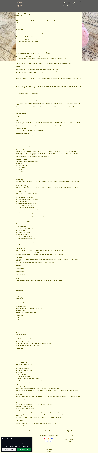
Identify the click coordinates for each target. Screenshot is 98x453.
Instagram (35, 106)
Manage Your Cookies (70, 439)
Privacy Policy (70, 435)
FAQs (70, 441)
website (26, 106)
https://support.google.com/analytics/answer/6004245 (26, 312)
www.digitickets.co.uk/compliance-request (24, 410)
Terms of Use (49, 451)
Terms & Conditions (70, 437)
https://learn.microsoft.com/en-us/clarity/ (25, 338)
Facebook (30, 106)
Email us (27, 435)
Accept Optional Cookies (24, 449)
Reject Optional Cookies (9, 449)
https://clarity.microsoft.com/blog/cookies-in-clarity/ (27, 336)
